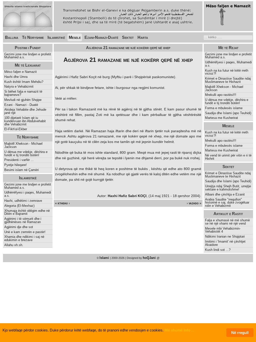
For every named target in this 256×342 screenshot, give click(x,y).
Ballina (11, 37)
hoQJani (150, 258)
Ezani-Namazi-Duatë (101, 37)
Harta (143, 37)
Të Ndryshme (33, 37)
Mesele (75, 37)
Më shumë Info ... (179, 330)
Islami (105, 258)
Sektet (128, 37)
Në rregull (239, 332)
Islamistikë (56, 37)
